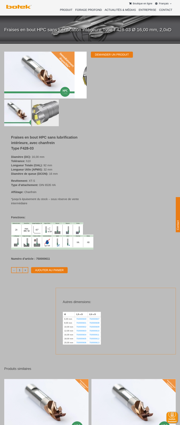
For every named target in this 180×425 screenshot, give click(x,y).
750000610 (94, 331)
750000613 (94, 342)
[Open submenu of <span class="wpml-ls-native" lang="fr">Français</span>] (170, 3)
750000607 (94, 319)
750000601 (81, 323)
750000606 (81, 342)
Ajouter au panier (49, 270)
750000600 (81, 319)
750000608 (94, 323)
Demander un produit (112, 54)
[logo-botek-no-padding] (19, 6)
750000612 (94, 338)
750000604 (81, 335)
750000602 (81, 327)
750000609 (94, 327)
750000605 (81, 338)
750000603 (81, 331)
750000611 (94, 335)
